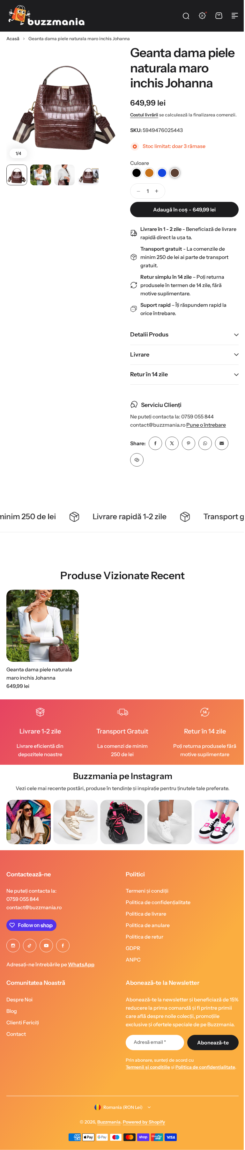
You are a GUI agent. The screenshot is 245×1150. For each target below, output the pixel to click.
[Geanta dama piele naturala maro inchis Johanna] (42, 633)
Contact (16, 1041)
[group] (28, 829)
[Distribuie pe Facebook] (153, 450)
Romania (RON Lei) (120, 1121)
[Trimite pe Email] (219, 450)
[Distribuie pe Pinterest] (186, 450)
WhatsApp (81, 972)
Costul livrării (144, 115)
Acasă (12, 38)
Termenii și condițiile (145, 1074)
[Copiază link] (134, 467)
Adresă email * (147, 1049)
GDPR (130, 955)
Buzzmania (106, 1136)
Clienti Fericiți (22, 1029)
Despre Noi (19, 1006)
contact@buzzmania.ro (34, 914)
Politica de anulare (145, 932)
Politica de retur (142, 944)
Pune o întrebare (204, 432)
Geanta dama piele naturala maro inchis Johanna (39, 681)
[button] (136, 173)
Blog (11, 1018)
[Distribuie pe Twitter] (169, 450)
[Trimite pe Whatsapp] (203, 450)
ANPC (130, 967)
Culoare (139, 163)
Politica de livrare (143, 921)
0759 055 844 (22, 906)
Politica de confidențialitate (155, 909)
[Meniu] (235, 16)
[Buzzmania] (46, 15)
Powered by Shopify (142, 1136)
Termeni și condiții (144, 898)
